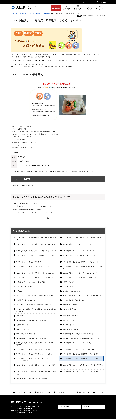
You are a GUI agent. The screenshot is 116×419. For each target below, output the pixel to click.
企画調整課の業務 (45, 13)
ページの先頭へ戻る (106, 400)
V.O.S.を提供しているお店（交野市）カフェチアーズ (33, 266)
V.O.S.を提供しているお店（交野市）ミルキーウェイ (80, 273)
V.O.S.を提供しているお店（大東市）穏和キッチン (79, 343)
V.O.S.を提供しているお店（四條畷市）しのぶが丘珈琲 (80, 354)
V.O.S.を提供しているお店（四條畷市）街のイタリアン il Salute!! (83, 267)
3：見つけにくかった (49, 212)
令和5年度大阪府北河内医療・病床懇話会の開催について (34, 378)
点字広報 (19, 291)
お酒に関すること (22, 325)
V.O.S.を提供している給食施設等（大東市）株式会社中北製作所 (36, 238)
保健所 (30, 13)
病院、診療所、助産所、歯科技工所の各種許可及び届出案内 (35, 295)
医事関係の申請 (68, 286)
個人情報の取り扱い (84, 392)
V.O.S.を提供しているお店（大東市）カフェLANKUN (33, 349)
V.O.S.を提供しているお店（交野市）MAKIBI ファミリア (81, 277)
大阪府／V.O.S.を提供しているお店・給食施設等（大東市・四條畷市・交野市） (58, 171)
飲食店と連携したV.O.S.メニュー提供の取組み (31, 282)
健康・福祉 (21, 13)
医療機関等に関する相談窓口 (25, 300)
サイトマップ (99, 392)
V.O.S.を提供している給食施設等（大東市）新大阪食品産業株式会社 (83, 366)
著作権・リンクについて (44, 392)
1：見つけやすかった (21, 212)
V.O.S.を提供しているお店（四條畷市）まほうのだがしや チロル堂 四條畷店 (36, 359)
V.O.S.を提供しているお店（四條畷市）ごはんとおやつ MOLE (36, 251)
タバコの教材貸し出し (70, 309)
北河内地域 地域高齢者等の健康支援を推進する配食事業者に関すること (36, 310)
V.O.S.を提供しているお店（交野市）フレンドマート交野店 (35, 365)
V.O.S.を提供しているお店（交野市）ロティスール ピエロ (81, 244)
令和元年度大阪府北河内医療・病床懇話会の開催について (34, 304)
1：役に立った (19, 206)
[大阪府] (23, 7)
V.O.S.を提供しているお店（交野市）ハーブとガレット (80, 262)
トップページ (14, 13)
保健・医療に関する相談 (24, 286)
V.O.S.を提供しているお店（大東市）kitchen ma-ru (32, 262)
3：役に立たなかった (45, 206)
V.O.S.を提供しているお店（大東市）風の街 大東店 (79, 251)
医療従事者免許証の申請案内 (72, 291)
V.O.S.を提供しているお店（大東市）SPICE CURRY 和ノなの (36, 255)
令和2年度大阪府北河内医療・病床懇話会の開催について (34, 320)
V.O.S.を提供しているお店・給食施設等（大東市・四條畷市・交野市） (36, 344)
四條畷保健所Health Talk (71, 304)
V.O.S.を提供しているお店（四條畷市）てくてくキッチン (81, 358)
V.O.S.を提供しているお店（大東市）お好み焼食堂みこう (34, 277)
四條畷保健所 (36, 13)
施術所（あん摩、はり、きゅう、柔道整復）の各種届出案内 (82, 295)
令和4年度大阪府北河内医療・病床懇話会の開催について (81, 338)
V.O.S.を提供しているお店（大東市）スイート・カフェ (34, 354)
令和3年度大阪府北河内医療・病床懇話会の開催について (34, 338)
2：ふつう (31, 206)
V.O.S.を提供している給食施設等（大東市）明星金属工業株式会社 (36, 373)
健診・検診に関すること (71, 329)
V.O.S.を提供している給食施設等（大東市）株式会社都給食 (82, 237)
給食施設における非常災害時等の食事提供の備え (78, 334)
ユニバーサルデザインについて (65, 392)
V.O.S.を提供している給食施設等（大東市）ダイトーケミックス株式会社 (83, 256)
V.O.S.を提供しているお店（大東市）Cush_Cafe (78, 349)
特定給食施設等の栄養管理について (74, 300)
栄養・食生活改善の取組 (71, 316)
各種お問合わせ (88, 406)
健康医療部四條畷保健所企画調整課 (23, 185)
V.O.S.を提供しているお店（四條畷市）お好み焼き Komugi (35, 273)
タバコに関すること (69, 325)
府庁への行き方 (64, 406)
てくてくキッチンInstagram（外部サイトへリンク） (35, 165)
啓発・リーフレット (22, 329)
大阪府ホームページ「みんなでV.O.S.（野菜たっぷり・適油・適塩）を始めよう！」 (60, 60)
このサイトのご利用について (23, 392)
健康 (26, 13)
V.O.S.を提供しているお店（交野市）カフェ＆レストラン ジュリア (35, 245)
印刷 (80, 15)
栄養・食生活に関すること (71, 320)
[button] (88, 2)
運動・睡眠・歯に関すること (25, 334)
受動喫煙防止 (20, 316)
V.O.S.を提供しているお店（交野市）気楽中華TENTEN (80, 372)
